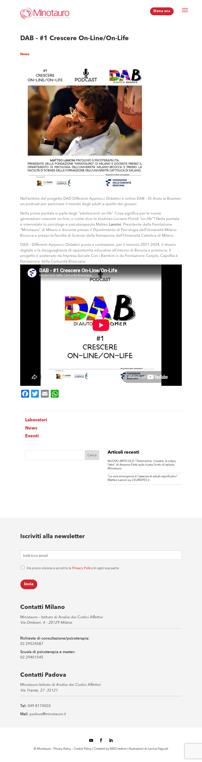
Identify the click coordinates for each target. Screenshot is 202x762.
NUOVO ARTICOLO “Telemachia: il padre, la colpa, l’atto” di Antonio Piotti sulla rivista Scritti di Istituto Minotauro (142, 465)
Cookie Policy (83, 748)
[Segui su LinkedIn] (111, 740)
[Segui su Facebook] (101, 740)
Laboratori (36, 420)
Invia (29, 584)
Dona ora (161, 11)
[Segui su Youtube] (91, 740)
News (25, 54)
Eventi (32, 436)
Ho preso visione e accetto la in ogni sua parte (73, 568)
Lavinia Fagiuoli (158, 748)
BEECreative (118, 748)
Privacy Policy (82, 568)
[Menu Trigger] (185, 10)
